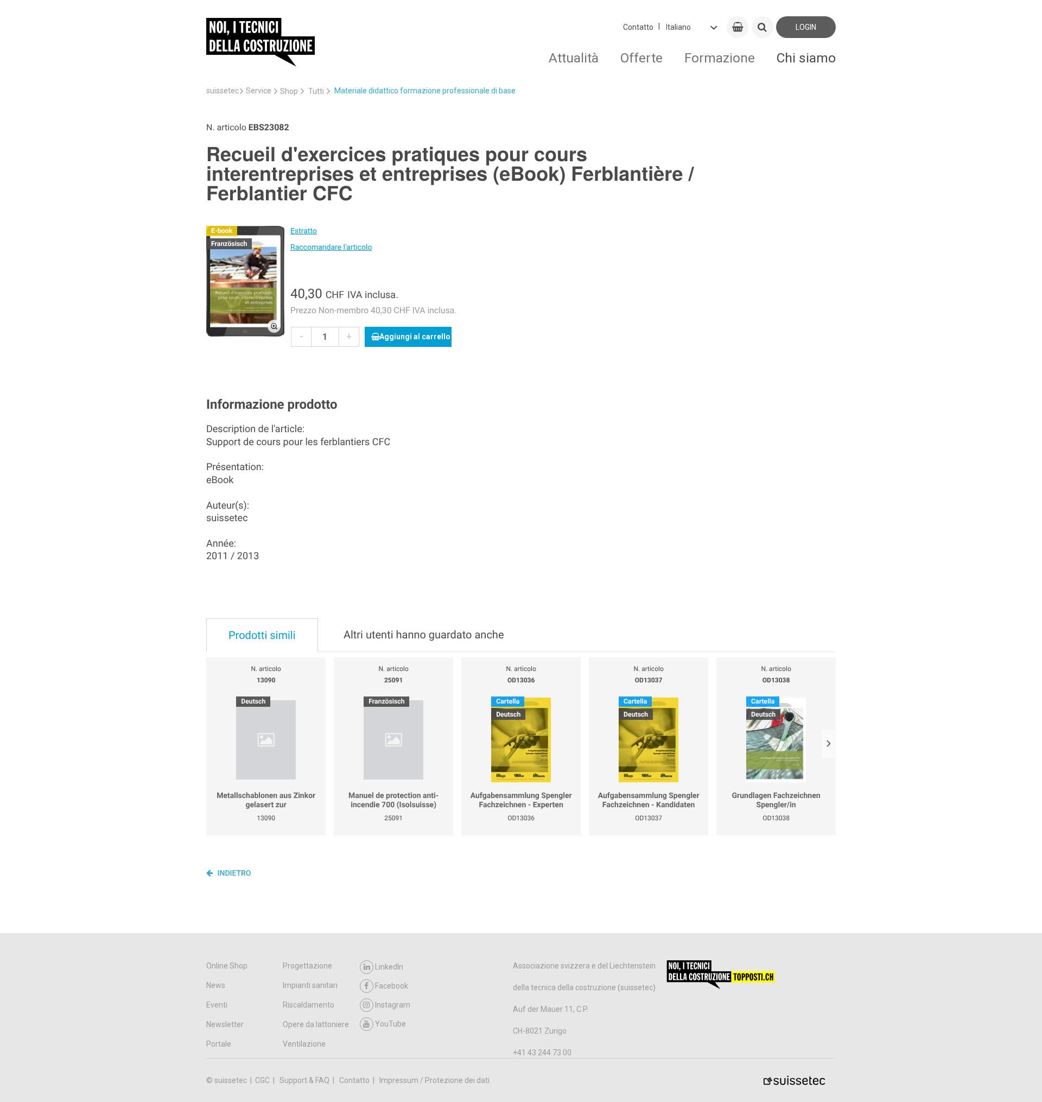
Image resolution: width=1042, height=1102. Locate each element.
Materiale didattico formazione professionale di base (425, 90)
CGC (263, 1080)
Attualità (574, 58)
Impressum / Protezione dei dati (434, 1080)
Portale (218, 1044)
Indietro (233, 873)
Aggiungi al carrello (414, 336)
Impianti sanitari (310, 985)
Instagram (392, 1004)
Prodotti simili (262, 635)
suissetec (222, 90)
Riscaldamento (308, 1004)
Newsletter (225, 1024)
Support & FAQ (305, 1080)
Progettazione (307, 965)
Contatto (638, 27)
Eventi (216, 1004)
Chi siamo (806, 58)
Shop (289, 91)
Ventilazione (304, 1044)
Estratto (303, 231)
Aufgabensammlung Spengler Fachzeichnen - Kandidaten (649, 800)
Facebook (391, 985)
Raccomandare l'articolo (331, 247)
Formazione (719, 58)
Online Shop (226, 965)
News (215, 985)
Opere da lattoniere (316, 1024)
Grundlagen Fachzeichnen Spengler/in (776, 800)
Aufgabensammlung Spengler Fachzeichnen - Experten (521, 800)
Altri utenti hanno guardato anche (424, 634)
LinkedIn (389, 966)
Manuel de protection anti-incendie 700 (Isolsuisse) (393, 800)
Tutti (316, 91)
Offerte (641, 58)
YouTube (390, 1023)
